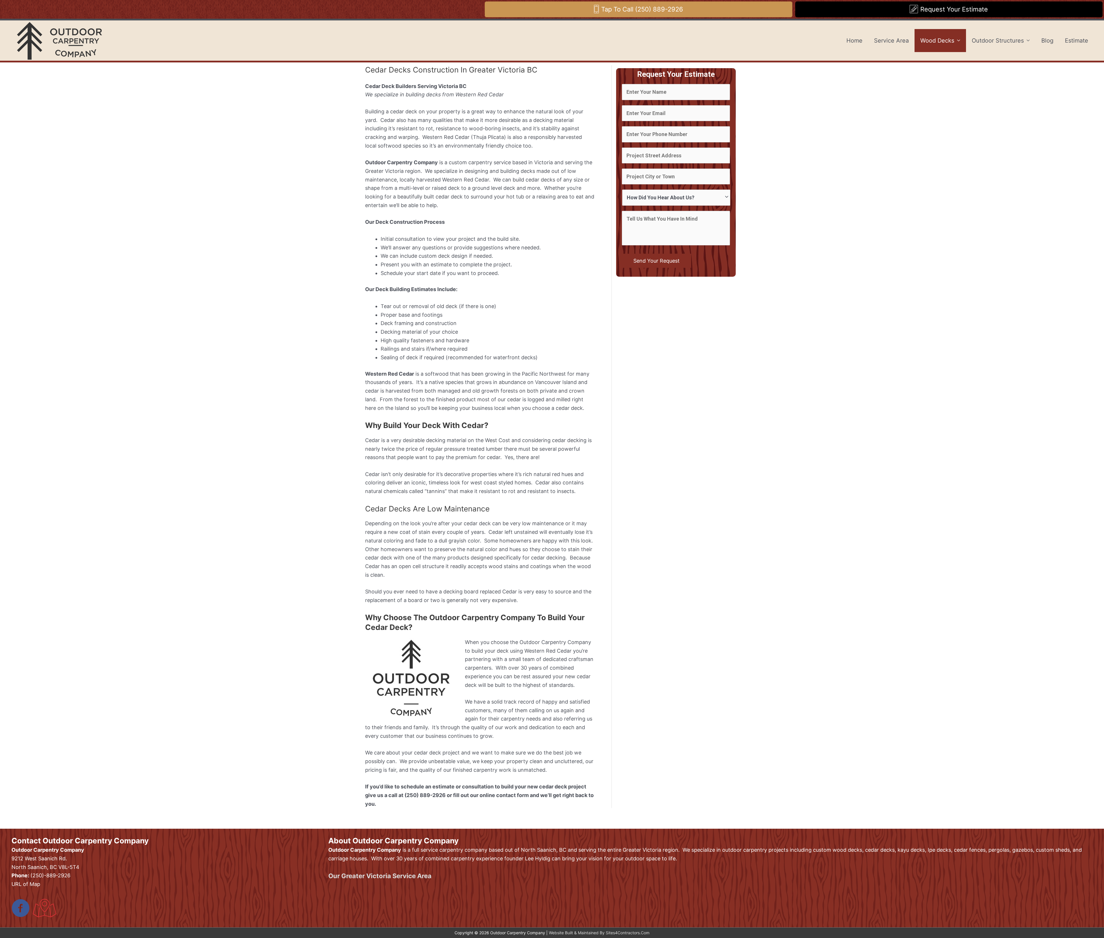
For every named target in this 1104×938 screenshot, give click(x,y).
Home (854, 40)
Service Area (891, 40)
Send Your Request (656, 261)
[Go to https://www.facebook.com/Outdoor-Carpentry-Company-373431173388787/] (21, 909)
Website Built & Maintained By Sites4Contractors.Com (599, 932)
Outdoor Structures (998, 40)
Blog (1047, 40)
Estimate (1076, 40)
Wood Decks (937, 40)
